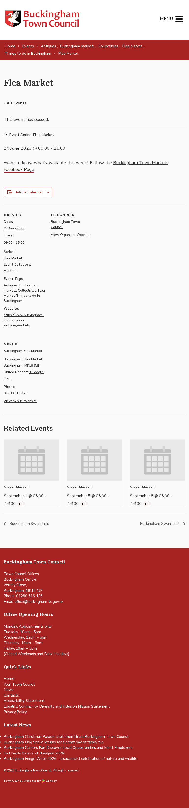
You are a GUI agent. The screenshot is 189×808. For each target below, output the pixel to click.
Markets (10, 271)
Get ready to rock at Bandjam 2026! (34, 753)
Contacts (11, 695)
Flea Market (13, 258)
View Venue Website (20, 401)
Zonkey (51, 781)
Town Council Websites (20, 781)
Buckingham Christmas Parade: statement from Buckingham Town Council (66, 736)
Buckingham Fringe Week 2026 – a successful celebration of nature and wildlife (70, 758)
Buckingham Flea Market (23, 351)
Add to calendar (29, 192)
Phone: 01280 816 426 (23, 595)
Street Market (16, 487)
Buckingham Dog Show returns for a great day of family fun (54, 742)
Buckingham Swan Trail (28, 523)
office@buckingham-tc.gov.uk (39, 601)
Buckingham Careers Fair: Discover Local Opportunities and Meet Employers (68, 747)
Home (9, 678)
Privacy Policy (15, 711)
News (9, 689)
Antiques (11, 285)
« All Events (15, 103)
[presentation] (31, 460)
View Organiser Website (70, 234)
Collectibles (27, 290)
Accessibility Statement (24, 700)
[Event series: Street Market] (21, 503)
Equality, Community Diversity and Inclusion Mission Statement (57, 706)
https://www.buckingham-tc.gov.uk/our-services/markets (24, 320)
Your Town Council (19, 684)
